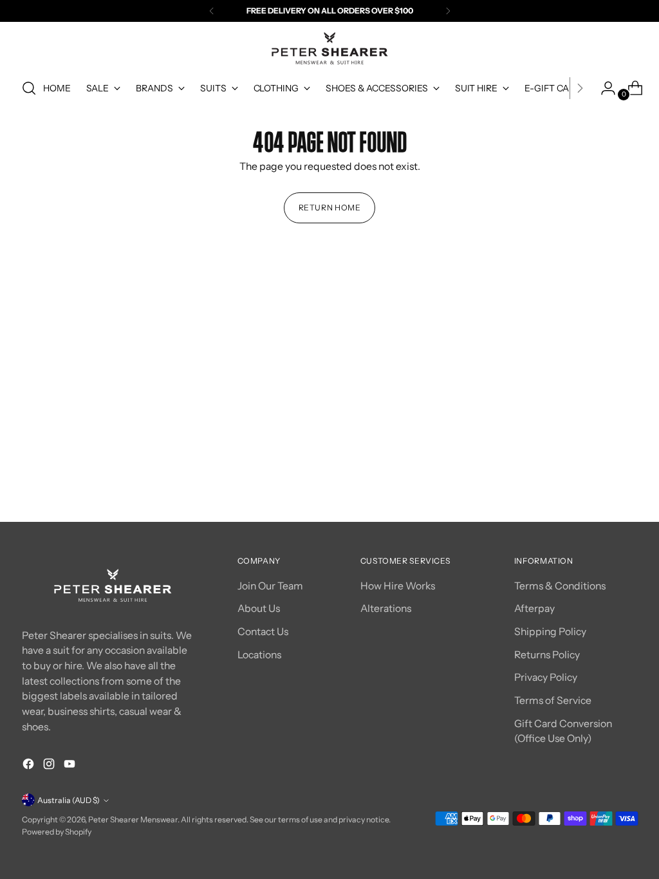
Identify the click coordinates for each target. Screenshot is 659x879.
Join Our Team (270, 586)
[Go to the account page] (603, 88)
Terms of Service (552, 700)
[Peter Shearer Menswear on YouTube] (71, 766)
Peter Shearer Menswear (133, 819)
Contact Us (262, 631)
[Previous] (212, 11)
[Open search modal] (29, 88)
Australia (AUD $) (68, 800)
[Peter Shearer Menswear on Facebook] (29, 766)
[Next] (448, 11)
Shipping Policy (550, 631)
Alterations (385, 608)
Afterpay (534, 608)
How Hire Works (397, 586)
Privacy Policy (545, 677)
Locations (259, 655)
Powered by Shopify (56, 832)
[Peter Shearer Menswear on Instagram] (50, 766)
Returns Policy (547, 655)
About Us (258, 608)
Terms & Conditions (560, 586)
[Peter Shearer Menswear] (329, 48)
